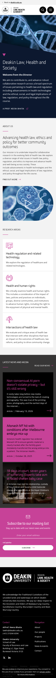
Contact (38, 650)
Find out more (10, 180)
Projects (38, 636)
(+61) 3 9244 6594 (10, 633)
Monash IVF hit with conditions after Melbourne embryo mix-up (26, 430)
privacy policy (45, 672)
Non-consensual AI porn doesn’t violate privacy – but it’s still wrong (26, 385)
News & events (41, 646)
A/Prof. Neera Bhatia (13, 109)
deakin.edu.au (16, 2)
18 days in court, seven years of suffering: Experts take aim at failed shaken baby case (27, 475)
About (37, 627)
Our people (40, 632)
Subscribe (26, 548)
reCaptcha (8, 542)
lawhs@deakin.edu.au (13, 630)
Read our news (42, 366)
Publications (40, 641)
